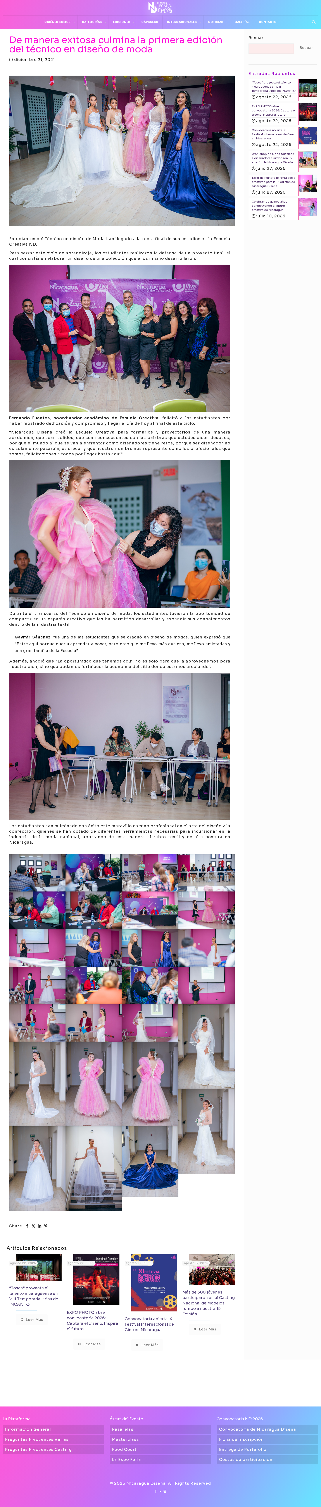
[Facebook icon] (156, 1491)
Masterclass (125, 1439)
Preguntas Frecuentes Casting (38, 1449)
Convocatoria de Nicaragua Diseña (257, 1429)
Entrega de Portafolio (242, 1449)
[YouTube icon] (160, 1491)
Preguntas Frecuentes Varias (37, 1439)
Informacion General (28, 1429)
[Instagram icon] (165, 1491)
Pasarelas (122, 1429)
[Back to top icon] (300, 1498)
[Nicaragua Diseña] (160, 7)
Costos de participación (246, 1459)
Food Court (124, 1449)
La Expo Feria (126, 1459)
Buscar (256, 37)
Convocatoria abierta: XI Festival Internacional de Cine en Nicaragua (149, 1324)
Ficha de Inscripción (241, 1439)
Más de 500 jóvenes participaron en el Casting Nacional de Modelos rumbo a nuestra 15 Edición (208, 1303)
